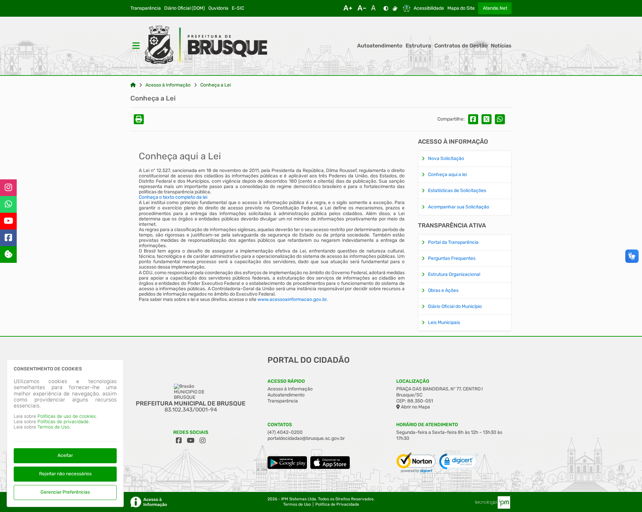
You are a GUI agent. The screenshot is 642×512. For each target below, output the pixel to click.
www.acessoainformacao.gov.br (291, 299)
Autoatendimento (379, 46)
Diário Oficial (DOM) (184, 8)
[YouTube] (8, 221)
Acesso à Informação (168, 85)
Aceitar (65, 455)
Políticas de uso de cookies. (67, 416)
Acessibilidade (429, 8)
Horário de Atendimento (427, 425)
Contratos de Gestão (461, 46)
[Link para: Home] (133, 85)
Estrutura (418, 46)
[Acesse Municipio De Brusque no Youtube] (191, 441)
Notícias (501, 46)
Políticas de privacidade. (63, 421)
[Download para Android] (287, 467)
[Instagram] (8, 187)
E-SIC (238, 8)
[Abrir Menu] (135, 46)
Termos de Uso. (54, 427)
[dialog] (65, 433)
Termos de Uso (297, 504)
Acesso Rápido (286, 381)
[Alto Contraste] (386, 8)
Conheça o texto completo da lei (173, 197)
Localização (412, 381)
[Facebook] (8, 237)
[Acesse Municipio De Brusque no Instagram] (203, 441)
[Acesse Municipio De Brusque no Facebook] (179, 441)
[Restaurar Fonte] (375, 8)
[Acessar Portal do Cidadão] (206, 46)
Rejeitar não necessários (65, 474)
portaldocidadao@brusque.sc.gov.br (306, 438)
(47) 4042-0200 (285, 432)
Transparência (145, 8)
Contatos (280, 425)
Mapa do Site (461, 8)
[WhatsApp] (8, 204)
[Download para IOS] (330, 467)
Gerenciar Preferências (65, 492)
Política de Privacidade (337, 504)
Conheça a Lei (215, 85)
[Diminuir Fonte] (362, 8)
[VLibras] (395, 8)
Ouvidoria (218, 8)
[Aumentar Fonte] (348, 8)
